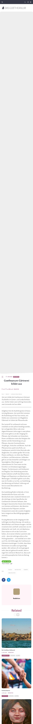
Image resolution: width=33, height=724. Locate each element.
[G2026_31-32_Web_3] (16, 633)
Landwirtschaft (5, 655)
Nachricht (16, 376)
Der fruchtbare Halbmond (8, 650)
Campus (26, 569)
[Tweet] (9, 580)
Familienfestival (6, 690)
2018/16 (10, 569)
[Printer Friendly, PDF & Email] (6, 561)
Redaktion (16, 389)
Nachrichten (12, 572)
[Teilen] (4, 580)
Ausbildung (18, 569)
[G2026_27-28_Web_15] (16, 673)
